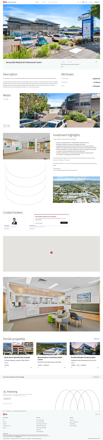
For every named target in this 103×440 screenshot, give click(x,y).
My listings (4, 423)
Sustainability (72, 423)
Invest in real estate (39, 421)
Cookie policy (28, 438)
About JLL (71, 419)
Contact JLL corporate (73, 421)
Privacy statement (6, 438)
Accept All (64, 222)
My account (5, 421)
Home (4, 411)
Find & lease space (39, 419)
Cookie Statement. (38, 219)
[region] (51, 220)
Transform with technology (40, 427)
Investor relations (72, 425)
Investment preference (7, 425)
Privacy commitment (14, 438)
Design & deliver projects (40, 425)
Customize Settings (38, 223)
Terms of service (22, 438)
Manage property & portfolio (41, 423)
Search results (9, 411)
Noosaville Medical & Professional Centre (19, 411)
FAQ (3, 419)
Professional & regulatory (36, 438)
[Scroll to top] (99, 412)
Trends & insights (39, 431)
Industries (38, 429)
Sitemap (4, 427)
